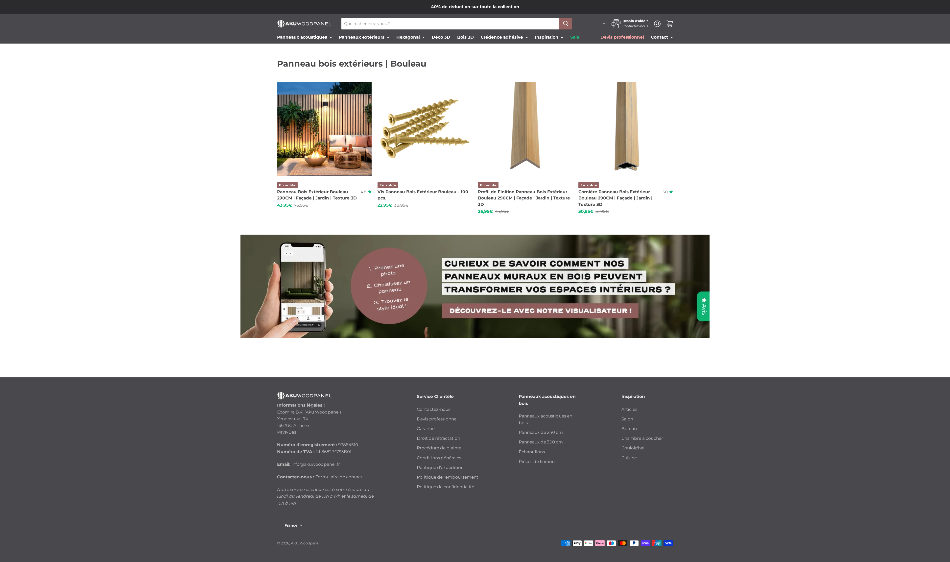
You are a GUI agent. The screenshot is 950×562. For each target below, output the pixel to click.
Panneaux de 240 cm (541, 432)
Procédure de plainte (439, 447)
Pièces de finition (537, 461)
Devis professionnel (437, 418)
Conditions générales (439, 457)
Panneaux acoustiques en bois (545, 419)
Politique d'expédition (440, 467)
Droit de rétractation (438, 438)
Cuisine (629, 457)
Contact (659, 37)
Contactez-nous (635, 26)
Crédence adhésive (502, 37)
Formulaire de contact (338, 476)
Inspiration (546, 37)
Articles (629, 409)
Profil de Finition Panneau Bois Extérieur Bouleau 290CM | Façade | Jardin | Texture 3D (524, 198)
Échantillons (532, 451)
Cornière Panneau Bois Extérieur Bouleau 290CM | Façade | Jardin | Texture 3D (615, 198)
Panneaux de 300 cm (541, 442)
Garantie (426, 428)
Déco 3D (441, 37)
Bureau (629, 428)
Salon (627, 418)
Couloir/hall (633, 447)
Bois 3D (465, 37)
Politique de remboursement (447, 477)
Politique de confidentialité (445, 486)
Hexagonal (408, 37)
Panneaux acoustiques (302, 37)
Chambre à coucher (642, 438)
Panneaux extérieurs (361, 37)
